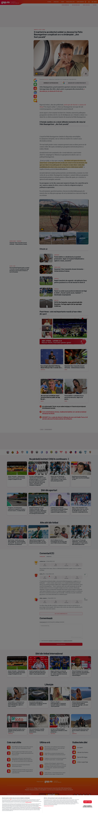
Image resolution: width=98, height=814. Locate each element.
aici (39, 807)
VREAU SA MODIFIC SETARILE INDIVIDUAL (87, 806)
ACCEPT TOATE (87, 801)
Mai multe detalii (28, 802)
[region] (49, 804)
